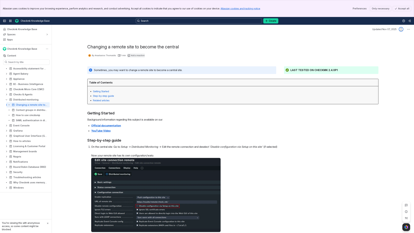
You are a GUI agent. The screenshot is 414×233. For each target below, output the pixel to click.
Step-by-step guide (103, 95)
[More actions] (47, 49)
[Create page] (406, 218)
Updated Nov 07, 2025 (384, 29)
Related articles (101, 100)
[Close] (48, 223)
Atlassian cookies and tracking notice (240, 8)
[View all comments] (406, 205)
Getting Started (101, 91)
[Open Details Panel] (406, 211)
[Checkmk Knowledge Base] (16, 20)
